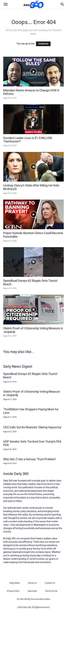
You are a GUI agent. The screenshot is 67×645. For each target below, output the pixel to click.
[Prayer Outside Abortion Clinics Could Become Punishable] (33, 214)
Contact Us (50, 583)
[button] (5, 4)
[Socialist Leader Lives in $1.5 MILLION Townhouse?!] (33, 119)
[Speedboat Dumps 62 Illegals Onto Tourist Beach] (33, 262)
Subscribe (32, 591)
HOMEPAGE (43, 44)
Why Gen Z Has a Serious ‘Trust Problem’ (29, 459)
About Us (32, 583)
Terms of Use (51, 591)
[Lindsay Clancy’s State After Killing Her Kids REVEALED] (33, 167)
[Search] (62, 4)
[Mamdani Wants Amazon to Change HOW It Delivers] (33, 71)
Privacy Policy (13, 591)
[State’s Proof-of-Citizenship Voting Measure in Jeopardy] (33, 309)
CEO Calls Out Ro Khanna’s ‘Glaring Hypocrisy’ (32, 427)
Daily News (15, 583)
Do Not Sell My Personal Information (33, 599)
